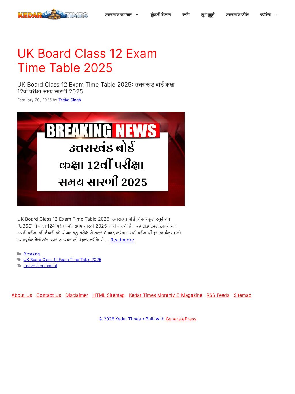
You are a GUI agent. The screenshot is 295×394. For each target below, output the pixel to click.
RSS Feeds (218, 295)
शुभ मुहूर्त (207, 14)
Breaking (32, 254)
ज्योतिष (265, 14)
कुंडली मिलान (161, 14)
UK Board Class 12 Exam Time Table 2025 (62, 259)
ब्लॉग (186, 14)
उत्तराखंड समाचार (118, 14)
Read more (122, 240)
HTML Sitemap (108, 295)
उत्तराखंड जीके (237, 14)
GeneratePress (181, 319)
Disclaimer (76, 295)
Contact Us (48, 295)
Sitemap (242, 295)
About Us (22, 295)
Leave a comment (40, 265)
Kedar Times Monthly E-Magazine (165, 295)
